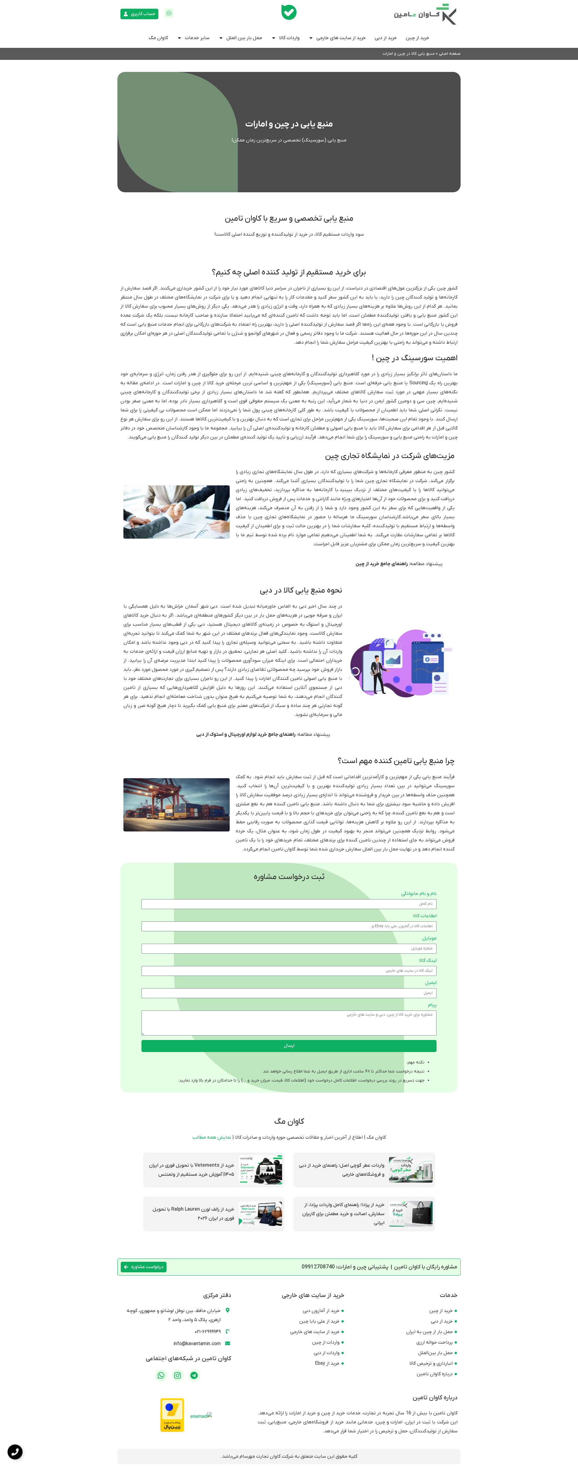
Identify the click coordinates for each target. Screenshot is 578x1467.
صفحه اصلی (450, 54)
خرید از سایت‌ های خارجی (341, 38)
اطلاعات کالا (425, 916)
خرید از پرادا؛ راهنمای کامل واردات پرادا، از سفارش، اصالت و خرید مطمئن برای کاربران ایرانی (343, 1214)
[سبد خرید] (168, 12)
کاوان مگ (158, 38)
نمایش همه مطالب (211, 1137)
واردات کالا (289, 38)
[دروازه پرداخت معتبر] (172, 1431)
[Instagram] (178, 1376)
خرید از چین (417, 38)
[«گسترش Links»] (15, 1451)
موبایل (429, 938)
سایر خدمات (197, 38)
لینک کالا (428, 961)
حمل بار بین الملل (244, 38)
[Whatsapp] (161, 1376)
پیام (432, 1005)
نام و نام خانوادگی (419, 894)
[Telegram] (194, 1376)
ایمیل (431, 983)
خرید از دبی (386, 38)
